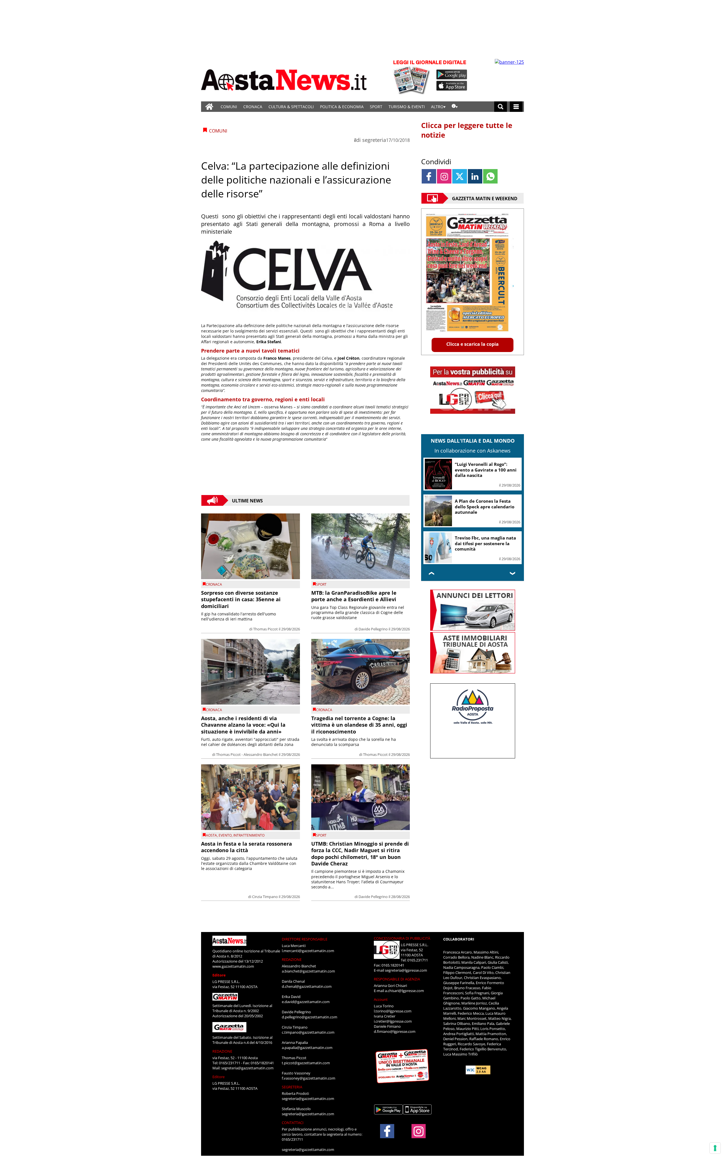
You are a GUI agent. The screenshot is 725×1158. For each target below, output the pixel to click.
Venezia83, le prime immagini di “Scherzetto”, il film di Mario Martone (487, 543)
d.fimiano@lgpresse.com (394, 1031)
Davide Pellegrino (373, 629)
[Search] (500, 106)
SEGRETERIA (292, 1086)
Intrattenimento (249, 835)
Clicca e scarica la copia (472, 344)
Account (381, 999)
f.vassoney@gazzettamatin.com (308, 1078)
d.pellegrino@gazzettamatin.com (309, 1017)
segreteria (374, 140)
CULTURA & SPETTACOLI (291, 106)
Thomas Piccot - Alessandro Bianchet (247, 754)
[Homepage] (209, 106)
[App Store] (452, 86)
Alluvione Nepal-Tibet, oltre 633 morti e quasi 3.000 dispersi (485, 506)
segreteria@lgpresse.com (406, 970)
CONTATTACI (293, 1122)
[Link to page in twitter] (459, 176)
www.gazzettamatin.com (233, 966)
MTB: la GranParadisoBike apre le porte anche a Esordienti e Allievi (353, 596)
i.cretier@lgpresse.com (393, 1021)
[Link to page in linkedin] (475, 176)
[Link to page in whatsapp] (490, 176)
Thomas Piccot (265, 629)
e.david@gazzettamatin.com (306, 1001)
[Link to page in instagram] (444, 176)
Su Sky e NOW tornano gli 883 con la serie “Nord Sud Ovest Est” (486, 469)
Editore (219, 975)
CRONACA (252, 106)
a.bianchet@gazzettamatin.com (308, 971)
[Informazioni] (455, 106)
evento (225, 835)
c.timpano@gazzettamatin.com (308, 1032)
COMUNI (229, 106)
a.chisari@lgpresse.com (404, 990)
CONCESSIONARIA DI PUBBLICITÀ (402, 938)
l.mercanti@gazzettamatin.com (308, 950)
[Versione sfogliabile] (412, 76)
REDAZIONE (222, 1051)
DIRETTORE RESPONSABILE (304, 939)
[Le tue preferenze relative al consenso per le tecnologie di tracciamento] (715, 1148)
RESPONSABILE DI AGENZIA (397, 979)
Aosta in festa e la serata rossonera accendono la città (246, 847)
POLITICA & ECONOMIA (342, 106)
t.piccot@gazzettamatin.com (306, 1062)
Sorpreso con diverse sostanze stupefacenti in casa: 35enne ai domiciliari (241, 599)
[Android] (451, 74)
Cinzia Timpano (265, 896)
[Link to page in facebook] (429, 176)
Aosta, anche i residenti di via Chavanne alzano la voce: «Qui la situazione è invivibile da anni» (243, 725)
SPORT (376, 106)
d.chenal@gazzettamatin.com (307, 986)
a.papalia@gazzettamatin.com (307, 1047)
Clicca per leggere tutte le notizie (466, 130)
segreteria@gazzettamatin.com (247, 1067)
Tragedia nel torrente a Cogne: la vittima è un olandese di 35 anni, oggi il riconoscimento (359, 725)
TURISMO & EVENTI (407, 106)
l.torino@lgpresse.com (392, 1011)
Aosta (211, 835)
